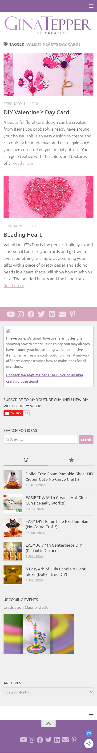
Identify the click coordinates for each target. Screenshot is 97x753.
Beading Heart (23, 234)
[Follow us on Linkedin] (51, 314)
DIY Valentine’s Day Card (36, 112)
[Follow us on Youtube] (10, 314)
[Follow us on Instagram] (20, 314)
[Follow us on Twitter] (41, 314)
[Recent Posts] (26, 460)
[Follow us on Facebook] (31, 314)
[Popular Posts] (70, 460)
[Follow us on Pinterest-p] (72, 314)
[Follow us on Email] (62, 314)
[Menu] (91, 6)
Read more (22, 163)
